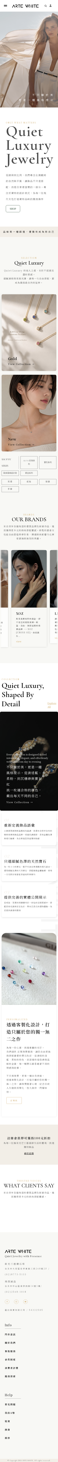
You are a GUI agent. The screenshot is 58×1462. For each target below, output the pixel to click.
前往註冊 (29, 1153)
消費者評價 (12, 1368)
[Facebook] (7, 1301)
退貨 (7, 1421)
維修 (7, 1437)
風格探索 (10, 1376)
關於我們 (10, 1342)
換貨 (7, 1429)
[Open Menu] (5, 6)
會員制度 (10, 1359)
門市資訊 (10, 1334)
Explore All (52, 705)
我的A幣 (10, 1412)
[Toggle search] (46, 6)
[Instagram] (16, 1301)
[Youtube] (25, 1301)
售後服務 (10, 1351)
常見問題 (10, 1404)
